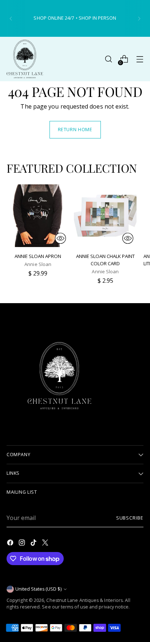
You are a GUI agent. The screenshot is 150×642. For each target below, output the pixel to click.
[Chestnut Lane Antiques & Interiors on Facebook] (11, 543)
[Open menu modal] (139, 59)
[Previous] (11, 18)
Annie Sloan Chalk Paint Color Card (105, 260)
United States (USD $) (38, 589)
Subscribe (129, 518)
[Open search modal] (108, 59)
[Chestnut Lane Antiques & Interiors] (25, 59)
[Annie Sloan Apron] (38, 215)
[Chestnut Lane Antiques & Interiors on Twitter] (46, 543)
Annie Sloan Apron (38, 256)
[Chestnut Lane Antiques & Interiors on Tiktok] (34, 543)
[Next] (139, 18)
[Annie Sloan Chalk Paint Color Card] (105, 215)
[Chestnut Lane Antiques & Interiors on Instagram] (22, 543)
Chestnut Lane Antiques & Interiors (84, 600)
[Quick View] (60, 238)
